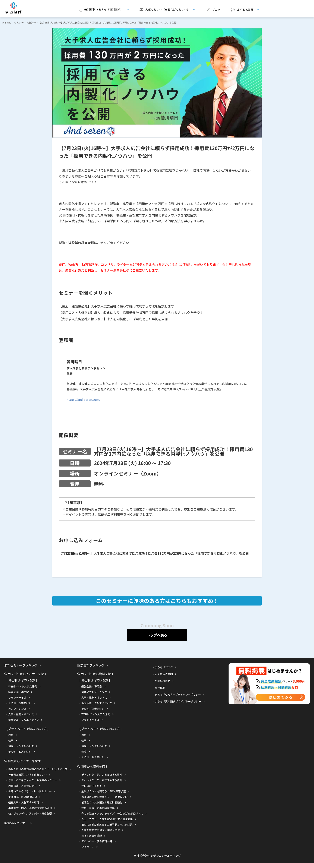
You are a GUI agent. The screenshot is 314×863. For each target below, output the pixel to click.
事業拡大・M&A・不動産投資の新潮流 (30, 808)
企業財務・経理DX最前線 (22, 797)
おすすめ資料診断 (91, 835)
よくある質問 (241, 9)
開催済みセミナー (16, 823)
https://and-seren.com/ (83, 399)
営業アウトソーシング (94, 692)
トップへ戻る (157, 635)
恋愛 (84, 751)
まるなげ (7, 22)
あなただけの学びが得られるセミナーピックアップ (37, 769)
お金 (10, 735)
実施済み (31, 22)
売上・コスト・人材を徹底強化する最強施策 (107, 819)
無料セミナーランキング (20, 665)
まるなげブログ (164, 667)
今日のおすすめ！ (91, 785)
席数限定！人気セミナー (22, 785)
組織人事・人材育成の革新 (23, 802)
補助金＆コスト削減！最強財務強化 (101, 802)
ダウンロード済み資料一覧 (96, 841)
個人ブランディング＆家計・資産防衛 (30, 813)
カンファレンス (17, 708)
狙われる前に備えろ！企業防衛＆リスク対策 (106, 824)
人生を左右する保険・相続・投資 (100, 830)
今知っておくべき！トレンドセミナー (30, 791)
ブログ (216, 10)
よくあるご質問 (164, 674)
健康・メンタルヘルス (21, 746)
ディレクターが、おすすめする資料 (101, 780)
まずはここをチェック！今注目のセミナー (32, 780)
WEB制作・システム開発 (22, 686)
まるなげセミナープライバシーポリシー (178, 694)
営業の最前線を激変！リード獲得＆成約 (104, 797)
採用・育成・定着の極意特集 (98, 808)
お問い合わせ (162, 681)
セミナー (19, 22)
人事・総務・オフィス (21, 714)
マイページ (87, 846)
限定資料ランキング (90, 665)
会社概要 (160, 687)
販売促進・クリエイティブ (23, 719)
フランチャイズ (17, 697)
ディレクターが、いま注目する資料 (101, 774)
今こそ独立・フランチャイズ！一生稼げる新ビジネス (112, 813)
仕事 (10, 740)
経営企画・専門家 (18, 692)
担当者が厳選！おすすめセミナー (27, 774)
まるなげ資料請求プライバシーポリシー (178, 701)
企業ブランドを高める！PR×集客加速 (103, 791)
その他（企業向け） (19, 703)
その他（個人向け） (19, 751)
